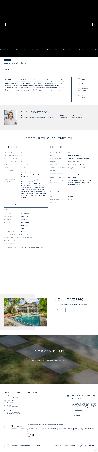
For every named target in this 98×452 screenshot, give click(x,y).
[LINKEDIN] (89, 445)
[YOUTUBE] (93, 445)
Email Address (76, 398)
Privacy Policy (78, 410)
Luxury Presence (37, 445)
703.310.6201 (63, 117)
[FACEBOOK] (81, 445)
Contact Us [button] (49, 367)
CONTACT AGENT (29, 122)
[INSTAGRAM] (85, 445)
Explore (59, 309)
